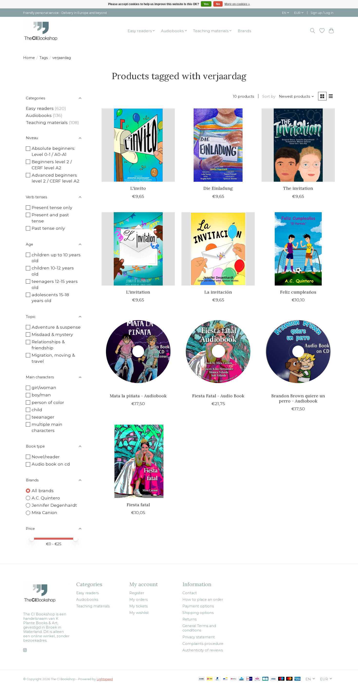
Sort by (268, 96)
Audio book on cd (51, 464)
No (218, 4)
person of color (48, 402)
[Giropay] (249, 679)
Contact (189, 593)
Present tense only (52, 207)
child (37, 409)
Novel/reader (46, 456)
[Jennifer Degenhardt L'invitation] (138, 249)
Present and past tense (50, 217)
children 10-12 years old (53, 271)
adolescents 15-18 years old (50, 297)
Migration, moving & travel (53, 358)
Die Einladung (218, 188)
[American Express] (297, 679)
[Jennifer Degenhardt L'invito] (138, 145)
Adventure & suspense (56, 327)
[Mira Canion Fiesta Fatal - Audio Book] (218, 352)
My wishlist (139, 613)
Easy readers (40, 108)
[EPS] (257, 679)
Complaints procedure (202, 643)
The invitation (298, 188)
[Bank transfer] (201, 679)
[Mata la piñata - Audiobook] (138, 352)
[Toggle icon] (312, 30)
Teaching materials (47, 122)
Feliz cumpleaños (298, 292)
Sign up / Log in (322, 13)
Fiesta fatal (138, 504)
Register (136, 593)
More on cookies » (237, 4)
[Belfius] (233, 679)
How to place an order (202, 599)
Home (29, 58)
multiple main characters (47, 427)
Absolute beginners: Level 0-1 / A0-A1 (53, 151)
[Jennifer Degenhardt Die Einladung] (218, 145)
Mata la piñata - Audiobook (138, 396)
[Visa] (273, 679)
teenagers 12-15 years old (55, 284)
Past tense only (48, 228)
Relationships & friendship (48, 344)
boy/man (41, 394)
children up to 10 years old (56, 257)
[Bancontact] (225, 679)
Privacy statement (198, 637)
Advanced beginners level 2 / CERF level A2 (55, 178)
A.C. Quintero (46, 497)
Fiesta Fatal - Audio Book (218, 396)
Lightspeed (105, 679)
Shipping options (198, 613)
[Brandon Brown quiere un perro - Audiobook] (298, 352)
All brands (43, 490)
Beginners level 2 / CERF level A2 (52, 164)
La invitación (218, 292)
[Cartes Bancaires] (265, 679)
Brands (244, 31)
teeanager (43, 417)
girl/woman (44, 387)
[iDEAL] (210, 679)
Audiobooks (39, 115)
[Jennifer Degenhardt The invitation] (298, 145)
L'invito (138, 188)
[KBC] (241, 679)
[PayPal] (217, 679)
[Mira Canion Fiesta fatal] (138, 461)
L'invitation (138, 292)
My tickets (138, 606)
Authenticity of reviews (202, 650)
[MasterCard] (289, 679)
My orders (138, 599)
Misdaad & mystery (52, 334)
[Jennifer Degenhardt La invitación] (218, 249)
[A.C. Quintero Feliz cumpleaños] (298, 249)
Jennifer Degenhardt (54, 505)
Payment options (198, 606)
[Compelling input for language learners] (47, 31)
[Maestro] (281, 679)
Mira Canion (44, 512)
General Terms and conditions (199, 628)
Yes (206, 4)
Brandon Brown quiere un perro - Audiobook (298, 398)
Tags (43, 58)
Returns (189, 619)
